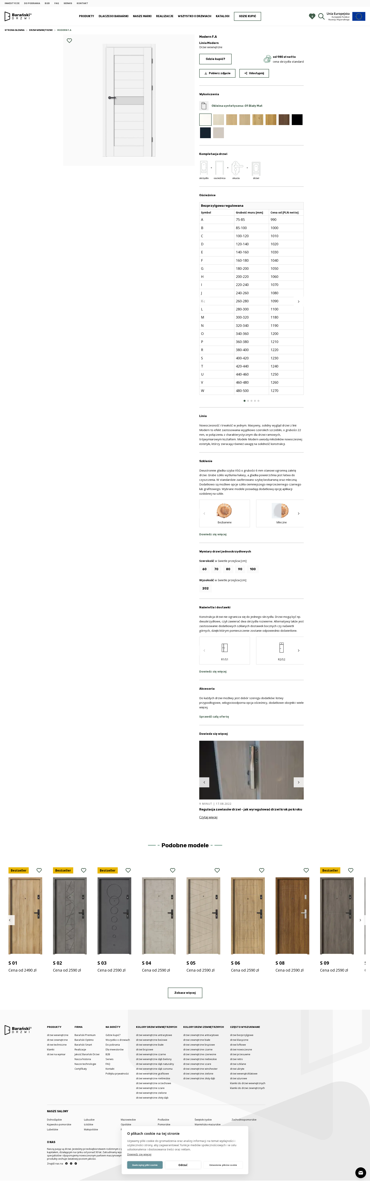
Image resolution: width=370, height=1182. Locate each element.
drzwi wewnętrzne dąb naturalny (155, 1064)
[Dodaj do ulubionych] (69, 41)
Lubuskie (89, 1119)
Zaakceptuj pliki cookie (145, 1165)
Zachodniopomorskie (244, 1119)
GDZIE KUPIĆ (247, 16)
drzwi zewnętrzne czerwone (199, 1054)
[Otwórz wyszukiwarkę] (321, 16)
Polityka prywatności (117, 1073)
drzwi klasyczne (239, 1040)
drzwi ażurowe (238, 1078)
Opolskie (126, 1124)
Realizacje (164, 16)
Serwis (68, 3)
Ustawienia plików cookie (223, 1165)
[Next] (299, 302)
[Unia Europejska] (346, 16)
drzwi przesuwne (240, 1054)
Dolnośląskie (54, 1119)
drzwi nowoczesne (241, 1049)
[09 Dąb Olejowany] (271, 119)
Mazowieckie (128, 1119)
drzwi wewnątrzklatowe (243, 1073)
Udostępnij (256, 73)
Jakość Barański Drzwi (87, 1054)
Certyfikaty (81, 1068)
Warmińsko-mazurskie (208, 1124)
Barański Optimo (84, 1040)
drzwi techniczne (57, 1044)
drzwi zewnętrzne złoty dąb (199, 1078)
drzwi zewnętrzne (57, 1040)
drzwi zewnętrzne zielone (198, 1073)
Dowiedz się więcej (139, 1154)
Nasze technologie (85, 1064)
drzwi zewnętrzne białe (196, 1040)
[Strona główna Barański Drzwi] (18, 16)
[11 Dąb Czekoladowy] (284, 119)
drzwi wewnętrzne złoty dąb (152, 1097)
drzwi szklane (238, 1064)
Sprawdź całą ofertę (214, 716)
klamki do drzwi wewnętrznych (247, 1083)
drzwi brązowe (144, 1049)
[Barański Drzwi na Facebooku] (66, 1163)
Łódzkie (88, 1124)
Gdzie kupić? (215, 59)
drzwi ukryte (237, 1068)
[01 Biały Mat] (205, 119)
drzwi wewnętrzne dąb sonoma (154, 1068)
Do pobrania (32, 3)
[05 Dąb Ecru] (218, 119)
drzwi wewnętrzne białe (150, 1044)
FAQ (56, 3)
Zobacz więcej (185, 993)
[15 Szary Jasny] (218, 133)
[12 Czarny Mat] (297, 119)
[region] (251, 301)
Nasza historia (83, 1059)
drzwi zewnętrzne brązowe (199, 1044)
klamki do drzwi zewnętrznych (247, 1088)
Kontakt (82, 3)
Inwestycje (12, 3)
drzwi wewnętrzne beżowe (151, 1040)
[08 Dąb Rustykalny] (258, 119)
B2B (47, 3)
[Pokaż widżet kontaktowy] (360, 1172)
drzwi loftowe (238, 1044)
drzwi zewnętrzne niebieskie (200, 1059)
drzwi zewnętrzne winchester (200, 1068)
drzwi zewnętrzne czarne (198, 1049)
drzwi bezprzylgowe (241, 1035)
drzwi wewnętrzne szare (150, 1088)
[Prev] (204, 302)
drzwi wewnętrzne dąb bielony (154, 1059)
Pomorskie (164, 1124)
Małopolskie (91, 1129)
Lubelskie (52, 1129)
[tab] (245, 401)
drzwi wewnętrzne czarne (151, 1054)
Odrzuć (183, 1165)
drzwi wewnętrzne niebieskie (153, 1078)
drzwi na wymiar (56, 1054)
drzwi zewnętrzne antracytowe (201, 1035)
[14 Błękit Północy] (205, 133)
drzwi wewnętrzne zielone (151, 1093)
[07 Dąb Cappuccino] (245, 119)
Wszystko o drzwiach (194, 16)
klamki (50, 1049)
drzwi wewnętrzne (57, 1035)
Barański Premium (85, 1035)
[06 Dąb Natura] (231, 119)
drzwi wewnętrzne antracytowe (154, 1035)
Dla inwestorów (115, 1049)
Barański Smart (83, 1044)
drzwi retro (236, 1059)
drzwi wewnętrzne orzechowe (153, 1083)
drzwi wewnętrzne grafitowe (152, 1073)
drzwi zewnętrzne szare (197, 1064)
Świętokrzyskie (203, 1119)
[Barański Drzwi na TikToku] (76, 1163)
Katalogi (222, 16)
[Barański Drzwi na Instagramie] (71, 1163)
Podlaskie (163, 1119)
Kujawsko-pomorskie (59, 1124)
